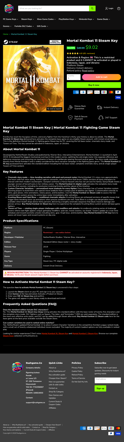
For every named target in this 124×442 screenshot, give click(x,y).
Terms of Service (78, 378)
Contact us (53, 388)
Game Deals (103, 19)
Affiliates (52, 408)
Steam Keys (26, 19)
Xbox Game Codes (45, 19)
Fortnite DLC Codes (23, 26)
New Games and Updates (12, 430)
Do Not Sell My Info (80, 382)
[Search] (92, 8)
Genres (6, 26)
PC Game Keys (10, 19)
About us (52, 368)
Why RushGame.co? (57, 371)
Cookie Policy (77, 371)
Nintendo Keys (86, 19)
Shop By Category (56, 391)
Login (111, 8)
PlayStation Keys (66, 19)
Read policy (88, 70)
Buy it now (93, 85)
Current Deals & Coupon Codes (35, 430)
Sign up (100, 388)
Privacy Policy (77, 368)
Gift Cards (42, 26)
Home (5, 34)
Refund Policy (77, 375)
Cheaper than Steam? (57, 378)
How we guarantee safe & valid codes (16, 427)
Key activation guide (57, 375)
